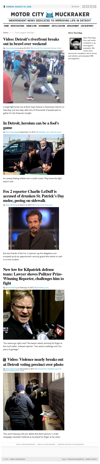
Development (73, 26)
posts (59, 132)
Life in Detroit (87, 26)
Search (76, 7)
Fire (46, 205)
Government (44, 26)
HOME (6, 26)
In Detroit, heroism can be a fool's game (31, 125)
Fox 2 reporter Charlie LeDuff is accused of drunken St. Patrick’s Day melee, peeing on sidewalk (33, 195)
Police (59, 48)
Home (5, 33)
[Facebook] (84, 6)
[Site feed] (95, 6)
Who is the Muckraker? (25, 444)
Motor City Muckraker (17, 459)
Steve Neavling (75, 32)
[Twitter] (88, 6)
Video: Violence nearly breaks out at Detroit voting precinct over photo (33, 361)
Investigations (17, 26)
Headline (41, 132)
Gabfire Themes (91, 459)
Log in (64, 459)
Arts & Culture (58, 26)
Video (22, 370)
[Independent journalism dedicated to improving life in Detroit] (50, 16)
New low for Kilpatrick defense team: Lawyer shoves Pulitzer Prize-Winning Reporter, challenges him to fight (33, 276)
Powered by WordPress (76, 459)
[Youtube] (91, 6)
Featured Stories (49, 48)
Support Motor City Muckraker (71, 444)
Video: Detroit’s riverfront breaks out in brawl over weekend (31, 41)
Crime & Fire (31, 26)
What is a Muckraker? (46, 444)
